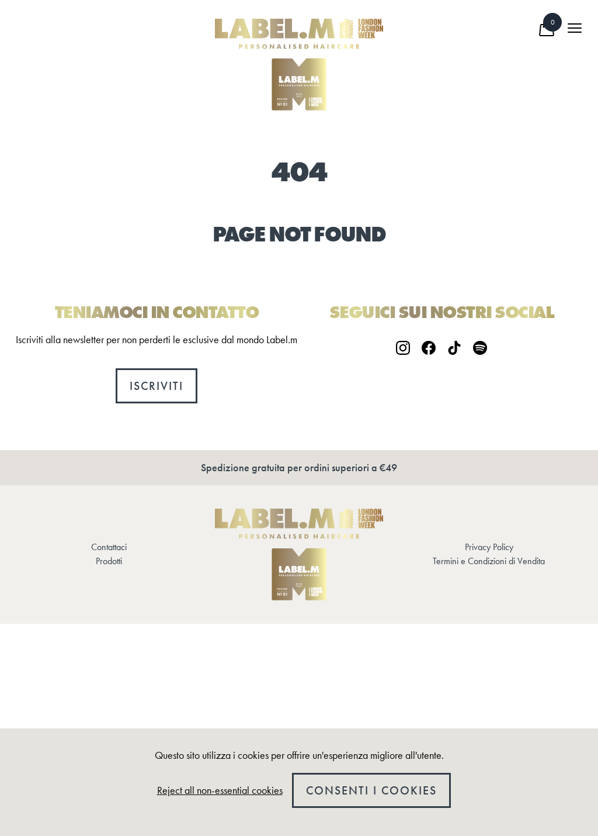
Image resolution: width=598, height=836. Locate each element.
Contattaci (109, 546)
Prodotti (109, 560)
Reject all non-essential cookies (220, 790)
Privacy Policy (489, 546)
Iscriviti (156, 386)
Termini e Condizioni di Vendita (489, 560)
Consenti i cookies (371, 790)
